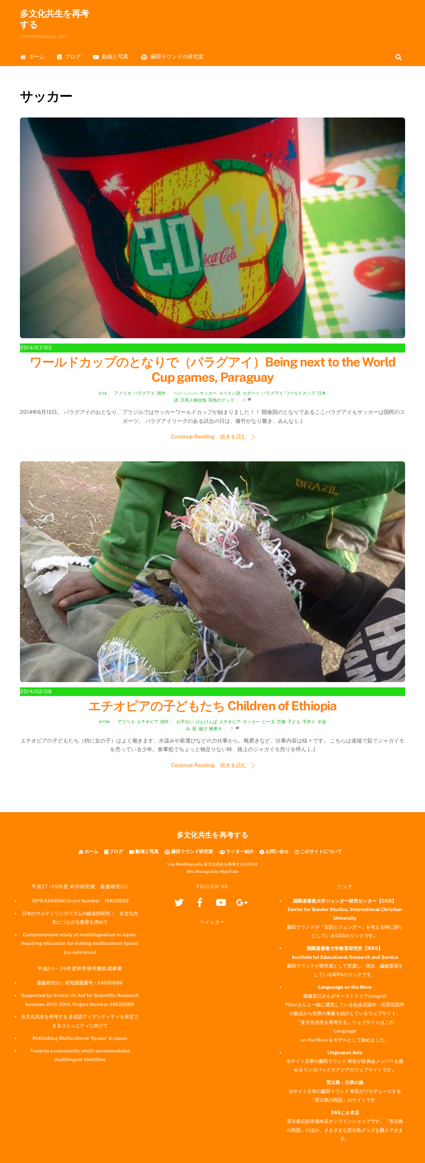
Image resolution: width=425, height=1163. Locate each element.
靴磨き (215, 728)
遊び (203, 728)
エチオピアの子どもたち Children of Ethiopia (212, 705)
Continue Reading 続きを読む (209, 436)
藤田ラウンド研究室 (191, 851)
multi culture (185, 393)
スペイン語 (229, 393)
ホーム (36, 56)
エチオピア (147, 721)
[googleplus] (243, 902)
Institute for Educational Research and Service (345, 957)
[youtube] (222, 902)
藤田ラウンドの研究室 (176, 56)
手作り (308, 721)
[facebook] (201, 902)
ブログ (72, 56)
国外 (161, 393)
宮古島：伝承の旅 (345, 1082)
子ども (294, 721)
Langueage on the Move (345, 987)
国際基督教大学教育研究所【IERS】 (345, 948)
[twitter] (180, 902)
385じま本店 (345, 1112)
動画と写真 (114, 56)
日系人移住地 (193, 400)
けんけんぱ (206, 721)
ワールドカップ (300, 393)
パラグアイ (144, 393)
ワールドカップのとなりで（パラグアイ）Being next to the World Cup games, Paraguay (212, 369)
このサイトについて (320, 851)
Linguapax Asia (344, 1052)
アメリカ (122, 393)
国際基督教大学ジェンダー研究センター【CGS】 (344, 900)
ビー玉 (268, 721)
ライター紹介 (239, 851)
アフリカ (126, 721)
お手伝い (185, 721)
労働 (281, 721)
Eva (103, 393)
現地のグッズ (221, 400)
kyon (104, 722)
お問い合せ (277, 851)
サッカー (208, 393)
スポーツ (251, 393)
